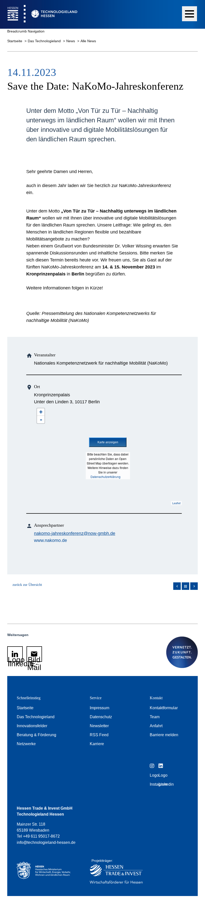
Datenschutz (101, 717)
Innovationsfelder (32, 726)
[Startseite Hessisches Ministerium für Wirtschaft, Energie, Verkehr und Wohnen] (46, 873)
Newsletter (99, 726)
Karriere (97, 744)
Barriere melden (164, 735)
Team (155, 717)
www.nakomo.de (50, 540)
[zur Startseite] (38, 14)
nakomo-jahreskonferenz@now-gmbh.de (74, 533)
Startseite (15, 41)
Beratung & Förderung (36, 735)
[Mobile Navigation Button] (189, 13)
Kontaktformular (164, 708)
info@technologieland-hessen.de (46, 842)
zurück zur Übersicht (27, 585)
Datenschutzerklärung (105, 476)
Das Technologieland (45, 41)
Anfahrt (156, 726)
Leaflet (176, 503)
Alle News (88, 41)
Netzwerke (26, 744)
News (71, 41)
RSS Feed (99, 735)
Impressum (99, 708)
